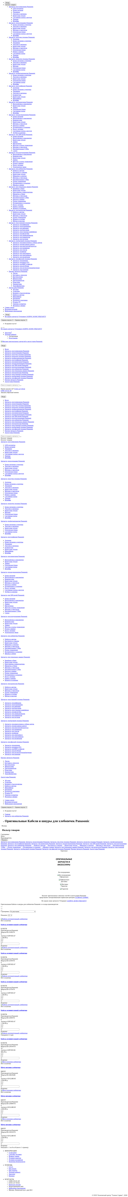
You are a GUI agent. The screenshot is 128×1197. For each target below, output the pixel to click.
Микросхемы (17, 278)
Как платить (13, 1170)
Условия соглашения (16, 1160)
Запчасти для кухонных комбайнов (25, 232)
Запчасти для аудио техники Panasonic (22, 37)
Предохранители (18, 280)
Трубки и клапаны (19, 133)
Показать (4, 840)
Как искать (12, 1168)
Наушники (16, 298)
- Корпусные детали (70, 845)
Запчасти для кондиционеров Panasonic (22, 115)
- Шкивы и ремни (47, 847)
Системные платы (19, 53)
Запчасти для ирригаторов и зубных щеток (27, 242)
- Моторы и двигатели (102, 845)
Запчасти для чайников (21, 228)
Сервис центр (9, 307)
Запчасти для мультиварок (22, 226)
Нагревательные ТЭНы (21, 149)
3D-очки (16, 289)
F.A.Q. (11, 1167)
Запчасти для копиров (20, 260)
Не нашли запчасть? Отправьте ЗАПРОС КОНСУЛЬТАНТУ (25, 316)
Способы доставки (15, 1154)
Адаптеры (16, 291)
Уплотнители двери (19, 167)
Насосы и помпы (18, 125)
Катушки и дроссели (20, 275)
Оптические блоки (19, 32)
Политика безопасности (17, 1161)
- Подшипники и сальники (30, 847)
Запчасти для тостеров (20, 239)
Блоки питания (18, 10)
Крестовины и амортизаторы (23, 192)
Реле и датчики (18, 129)
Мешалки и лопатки (20, 176)
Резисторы (16, 282)
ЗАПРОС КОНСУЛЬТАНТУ (77, 901)
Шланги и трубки (19, 219)
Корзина (11, 1176)
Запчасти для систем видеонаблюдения (26, 268)
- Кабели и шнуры (39, 845)
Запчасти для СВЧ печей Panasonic (20, 134)
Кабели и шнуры (18, 170)
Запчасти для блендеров (21, 230)
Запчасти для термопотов (21, 237)
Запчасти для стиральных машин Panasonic (23, 187)
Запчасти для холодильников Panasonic (22, 152)
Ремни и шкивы (18, 52)
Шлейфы (16, 21)
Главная (7, 814)
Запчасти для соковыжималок (23, 235)
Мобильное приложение (17, 1188)
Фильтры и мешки (19, 305)
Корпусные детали (19, 16)
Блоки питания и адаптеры (22, 25)
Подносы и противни (20, 300)
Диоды (15, 273)
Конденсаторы (18, 277)
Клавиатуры (17, 95)
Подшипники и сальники (21, 127)
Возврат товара (14, 1156)
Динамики (16, 12)
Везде (7, 349)
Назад (7, 2)
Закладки (12, 1174)
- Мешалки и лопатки (86, 845)
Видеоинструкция (11, 309)
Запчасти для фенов (19, 251)
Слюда (15, 151)
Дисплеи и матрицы (20, 14)
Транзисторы (17, 284)
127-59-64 (19, 389)
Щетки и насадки (19, 221)
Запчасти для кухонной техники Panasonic (23, 223)
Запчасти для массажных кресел (24, 244)
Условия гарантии (15, 1158)
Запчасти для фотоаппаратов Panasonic (22, 73)
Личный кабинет (14, 1172)
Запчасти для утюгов (20, 250)
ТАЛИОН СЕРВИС (82, 897)
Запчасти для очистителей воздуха (24, 246)
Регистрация (13, 338)
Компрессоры (17, 120)
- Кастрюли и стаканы (54, 845)
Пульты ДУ (16, 302)
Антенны (16, 39)
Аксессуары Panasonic (16, 287)
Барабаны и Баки (18, 188)
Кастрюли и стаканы (20, 172)
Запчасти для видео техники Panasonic (22, 59)
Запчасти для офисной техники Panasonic (23, 259)
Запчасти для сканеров (20, 269)
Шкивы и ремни (18, 185)
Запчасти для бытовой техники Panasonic (23, 241)
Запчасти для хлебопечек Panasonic (21, 169)
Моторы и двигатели (20, 30)
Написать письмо (15, 1184)
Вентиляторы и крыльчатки (22, 104)
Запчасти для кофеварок (21, 224)
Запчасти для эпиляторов (21, 257)
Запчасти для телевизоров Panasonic (21, 7)
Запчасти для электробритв (22, 255)
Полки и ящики (18, 163)
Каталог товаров (11, 5)
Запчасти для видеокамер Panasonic (21, 23)
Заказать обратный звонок (10, 392)
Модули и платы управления (22, 145)
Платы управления (19, 181)
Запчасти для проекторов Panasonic (21, 102)
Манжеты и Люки (19, 194)
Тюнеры (15, 19)
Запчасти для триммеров (21, 248)
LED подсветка (18, 8)
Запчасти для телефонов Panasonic (20, 86)
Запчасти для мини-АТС (21, 262)
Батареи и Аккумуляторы (21, 293)
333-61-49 (6, 391)
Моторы (15, 66)
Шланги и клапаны (19, 208)
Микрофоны (17, 98)
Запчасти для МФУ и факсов (22, 264)
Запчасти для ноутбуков (21, 266)
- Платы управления (13, 847)
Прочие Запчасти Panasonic (18, 271)
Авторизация (13, 336)
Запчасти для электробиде (22, 253)
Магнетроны (17, 143)
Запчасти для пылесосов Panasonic (20, 210)
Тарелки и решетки (19, 304)
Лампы (15, 107)
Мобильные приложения (13, 311)
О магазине (13, 1152)
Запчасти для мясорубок (21, 233)
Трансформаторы (18, 286)
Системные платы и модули (22, 17)
